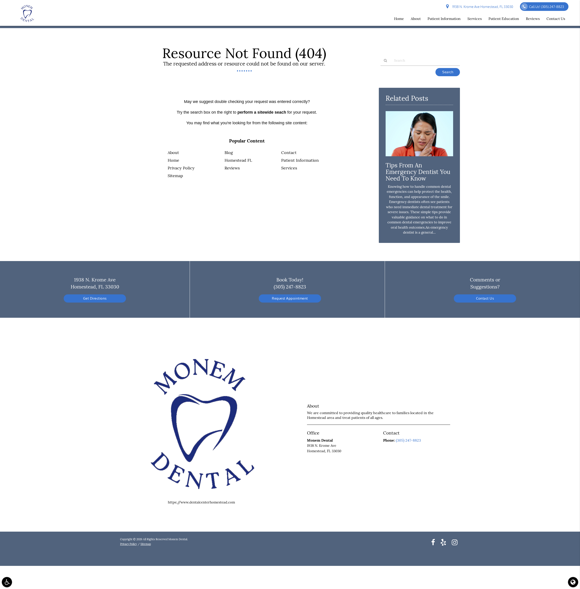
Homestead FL (238, 160)
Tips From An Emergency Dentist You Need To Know (418, 171)
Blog (229, 152)
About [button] (416, 18)
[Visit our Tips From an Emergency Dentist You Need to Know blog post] (419, 157)
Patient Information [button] (444, 18)
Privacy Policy (181, 168)
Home (173, 160)
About (173, 152)
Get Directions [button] (95, 298)
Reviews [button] (533, 18)
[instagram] (455, 542)
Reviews (232, 168)
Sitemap (175, 175)
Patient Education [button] (503, 18)
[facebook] (433, 542)
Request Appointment (290, 298)
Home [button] (399, 18)
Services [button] (474, 18)
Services (289, 168)
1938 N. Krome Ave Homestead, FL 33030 (482, 7)
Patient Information (300, 160)
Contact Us (485, 298)
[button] (7, 582)
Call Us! (546, 7)
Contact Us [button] (555, 18)
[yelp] (443, 542)
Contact (289, 152)
